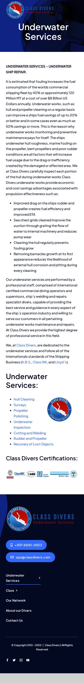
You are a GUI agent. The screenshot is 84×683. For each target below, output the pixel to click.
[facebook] (7, 660)
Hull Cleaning (24, 399)
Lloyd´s (61, 362)
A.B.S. (26, 362)
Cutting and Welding (30, 433)
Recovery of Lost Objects (34, 444)
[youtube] (27, 660)
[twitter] (14, 660)
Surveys (20, 405)
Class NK (40, 362)
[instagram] (21, 660)
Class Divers (26, 345)
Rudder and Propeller (30, 438)
